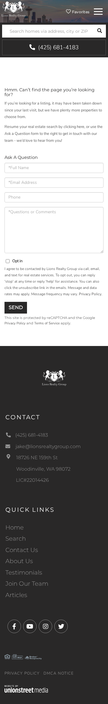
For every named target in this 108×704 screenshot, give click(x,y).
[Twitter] (61, 626)
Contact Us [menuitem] (21, 550)
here (80, 126)
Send (16, 307)
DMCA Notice (59, 673)
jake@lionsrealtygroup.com (48, 446)
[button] (99, 31)
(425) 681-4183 (58, 47)
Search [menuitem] (15, 538)
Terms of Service (47, 323)
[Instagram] (45, 626)
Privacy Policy (90, 294)
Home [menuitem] (14, 527)
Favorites (80, 12)
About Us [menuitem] (19, 561)
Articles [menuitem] (16, 595)
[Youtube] (29, 626)
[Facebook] (14, 626)
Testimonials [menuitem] (23, 572)
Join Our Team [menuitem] (26, 583)
